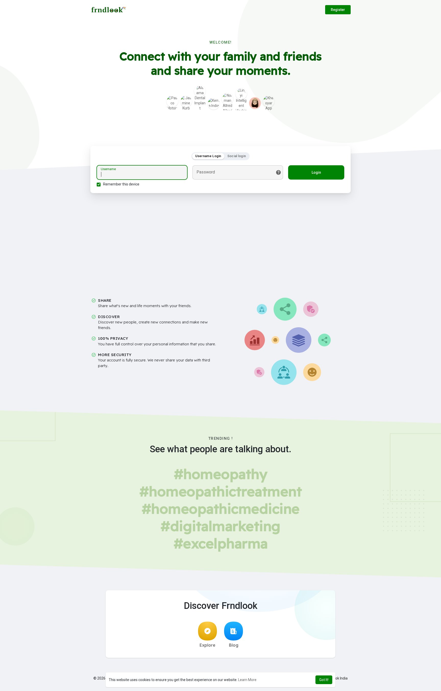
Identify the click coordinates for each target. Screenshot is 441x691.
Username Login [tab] (208, 156)
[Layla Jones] (255, 103)
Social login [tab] (236, 156)
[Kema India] (213, 104)
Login (316, 172)
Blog (233, 645)
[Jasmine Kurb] (186, 101)
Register (338, 10)
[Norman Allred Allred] (227, 99)
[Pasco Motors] (172, 101)
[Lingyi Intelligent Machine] (241, 93)
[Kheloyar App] (269, 101)
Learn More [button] (247, 680)
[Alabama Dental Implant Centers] (200, 91)
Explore (207, 645)
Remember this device (121, 184)
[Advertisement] (220, 241)
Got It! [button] (323, 680)
